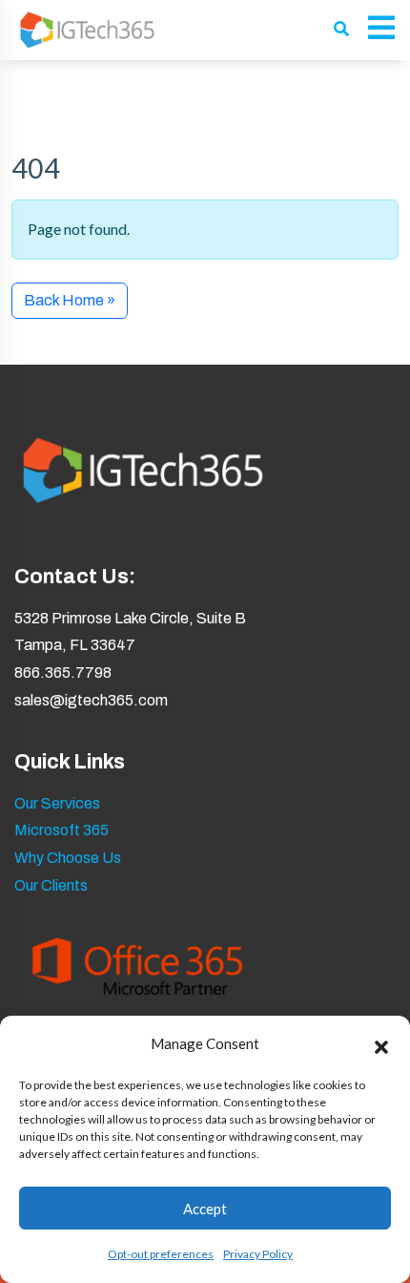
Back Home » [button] (69, 300)
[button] (381, 1044)
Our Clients (51, 885)
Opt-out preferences (161, 1254)
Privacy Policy (258, 1254)
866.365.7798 (63, 672)
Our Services (57, 803)
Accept (205, 1208)
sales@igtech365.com (91, 700)
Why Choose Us (67, 858)
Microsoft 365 (61, 830)
